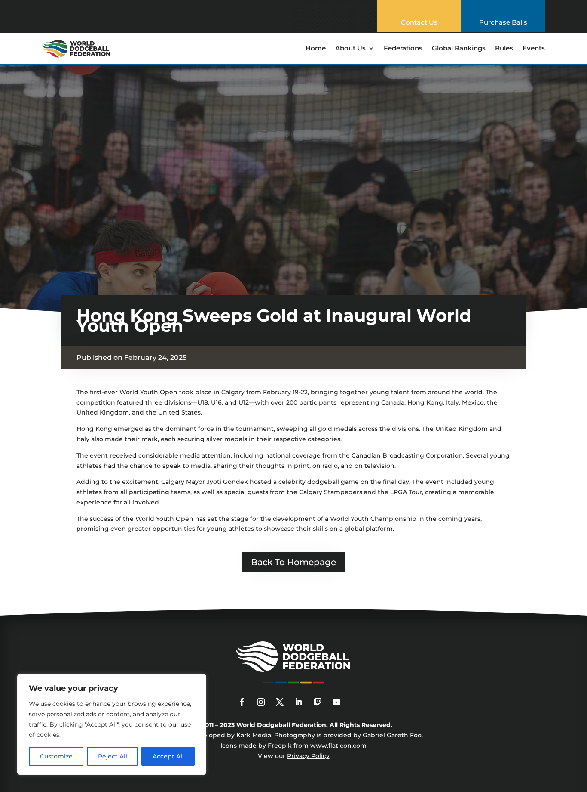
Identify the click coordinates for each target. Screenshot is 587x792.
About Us (350, 48)
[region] (111, 724)
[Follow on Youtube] (336, 702)
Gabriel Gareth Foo (392, 735)
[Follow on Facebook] (242, 702)
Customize (56, 756)
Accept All (168, 756)
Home (316, 48)
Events (534, 48)
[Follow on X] (279, 702)
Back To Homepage (293, 562)
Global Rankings (459, 48)
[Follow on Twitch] (317, 702)
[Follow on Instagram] (261, 702)
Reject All (112, 756)
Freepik (280, 745)
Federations (403, 48)
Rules (504, 48)
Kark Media (253, 735)
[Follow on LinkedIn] (298, 702)
